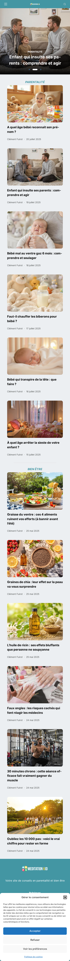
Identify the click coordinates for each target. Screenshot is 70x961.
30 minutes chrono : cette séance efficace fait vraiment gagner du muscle (34, 775)
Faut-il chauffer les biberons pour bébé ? (32, 319)
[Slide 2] (35, 69)
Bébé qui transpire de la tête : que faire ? (31, 382)
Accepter (35, 930)
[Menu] (5, 4)
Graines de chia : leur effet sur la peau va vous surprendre (35, 584)
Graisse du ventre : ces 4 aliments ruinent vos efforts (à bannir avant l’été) (32, 519)
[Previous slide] (18, 42)
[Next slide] (52, 42)
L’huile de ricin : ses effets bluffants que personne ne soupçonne (33, 647)
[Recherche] (65, 4)
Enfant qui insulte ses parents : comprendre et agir (35, 60)
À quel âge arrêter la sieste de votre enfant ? (33, 445)
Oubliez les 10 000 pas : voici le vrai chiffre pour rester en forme (33, 841)
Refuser (35, 939)
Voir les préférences (35, 948)
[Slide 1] (29, 69)
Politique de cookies (33, 956)
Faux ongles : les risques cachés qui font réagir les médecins (33, 710)
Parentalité (35, 51)
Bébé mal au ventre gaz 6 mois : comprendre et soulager (34, 255)
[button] (65, 897)
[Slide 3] (41, 69)
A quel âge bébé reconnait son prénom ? (33, 129)
